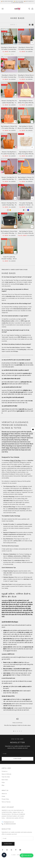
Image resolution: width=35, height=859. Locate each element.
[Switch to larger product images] (29, 24)
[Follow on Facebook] (2, 850)
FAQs (3, 782)
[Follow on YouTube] (20, 850)
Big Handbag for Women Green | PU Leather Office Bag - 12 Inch (26, 232)
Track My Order (6, 777)
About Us (4, 793)
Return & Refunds (6, 774)
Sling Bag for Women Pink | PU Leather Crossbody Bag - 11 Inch (26, 48)
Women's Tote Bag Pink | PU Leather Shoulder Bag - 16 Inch (9, 204)
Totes (7, 448)
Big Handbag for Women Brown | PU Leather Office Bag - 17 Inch (26, 127)
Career (3, 796)
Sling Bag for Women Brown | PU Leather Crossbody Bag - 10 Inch (26, 76)
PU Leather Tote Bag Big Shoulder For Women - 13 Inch (26, 204)
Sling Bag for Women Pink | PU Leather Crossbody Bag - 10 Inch (9, 76)
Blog (3, 785)
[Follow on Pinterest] (16, 850)
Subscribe (17, 758)
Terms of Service (6, 802)
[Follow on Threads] (11, 850)
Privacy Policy (5, 799)
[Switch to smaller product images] (32, 24)
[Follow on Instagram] (7, 850)
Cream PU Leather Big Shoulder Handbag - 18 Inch (9, 258)
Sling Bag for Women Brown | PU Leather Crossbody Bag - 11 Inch (9, 48)
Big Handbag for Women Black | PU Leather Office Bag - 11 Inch (9, 232)
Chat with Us (28, 855)
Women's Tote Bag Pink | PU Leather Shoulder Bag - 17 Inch (9, 102)
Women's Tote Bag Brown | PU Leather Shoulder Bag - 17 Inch (9, 153)
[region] (17, 723)
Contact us (4, 771)
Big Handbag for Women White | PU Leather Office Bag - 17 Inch (26, 102)
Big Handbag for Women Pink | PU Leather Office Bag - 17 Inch (9, 127)
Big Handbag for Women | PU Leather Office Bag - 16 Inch (26, 178)
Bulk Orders (5, 780)
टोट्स (26, 612)
